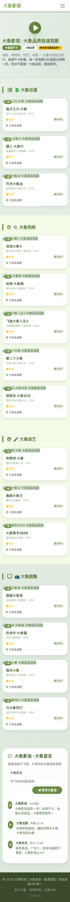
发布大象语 (49, 790)
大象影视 (11, 5)
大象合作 (50, 890)
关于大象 (20, 890)
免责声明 (35, 890)
